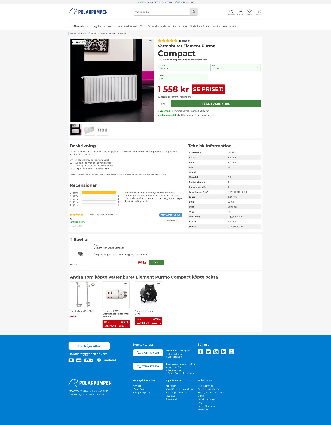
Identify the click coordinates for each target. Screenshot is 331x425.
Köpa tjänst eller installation (180, 389)
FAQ (200, 402)
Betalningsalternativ (176, 392)
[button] (112, 80)
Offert (201, 396)
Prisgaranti (171, 399)
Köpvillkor (171, 386)
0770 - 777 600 (150, 353)
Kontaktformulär (206, 406)
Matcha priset (186, 96)
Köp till (157, 262)
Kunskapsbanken (207, 399)
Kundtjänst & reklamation (211, 392)
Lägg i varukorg (216, 104)
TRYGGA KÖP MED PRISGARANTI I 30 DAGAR (156, 2)
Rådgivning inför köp (209, 389)
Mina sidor (203, 409)
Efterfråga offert (89, 346)
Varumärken (139, 389)
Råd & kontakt (205, 386)
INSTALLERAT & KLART (185, 2)
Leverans (170, 396)
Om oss (137, 386)
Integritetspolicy (141, 392)
